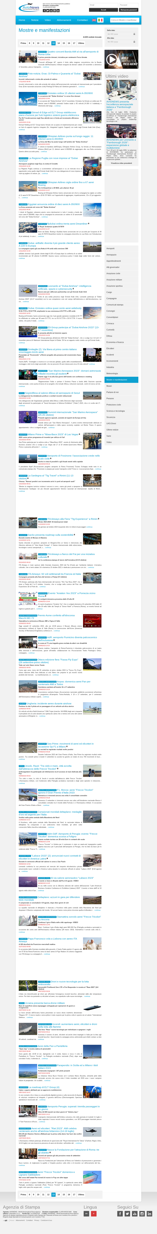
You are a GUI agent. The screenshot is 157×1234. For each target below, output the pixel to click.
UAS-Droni (111, 423)
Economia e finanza (115, 342)
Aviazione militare (114, 280)
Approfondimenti (113, 261)
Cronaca (110, 323)
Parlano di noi (112, 392)
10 (38, 43)
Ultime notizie (112, 430)
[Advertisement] (60, 272)
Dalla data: (111, 30)
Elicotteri (110, 348)
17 (74, 43)
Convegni (110, 311)
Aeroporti (110, 248)
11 (43, 43)
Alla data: (110, 38)
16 (69, 43)
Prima (23, 43)
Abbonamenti (64, 20)
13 (53, 43)
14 (59, 43)
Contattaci (82, 20)
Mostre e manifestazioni (116, 380)
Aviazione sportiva (114, 286)
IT (93, 1214)
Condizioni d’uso (46, 1220)
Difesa (109, 336)
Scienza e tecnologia (115, 411)
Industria (110, 367)
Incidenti (110, 355)
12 (48, 43)
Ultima (81, 43)
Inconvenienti (112, 361)
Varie (108, 436)
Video (48, 20)
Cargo (109, 292)
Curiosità (110, 330)
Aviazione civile (113, 273)
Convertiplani (112, 317)
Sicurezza (110, 417)
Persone (110, 398)
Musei (109, 386)
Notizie (35, 20)
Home (22, 20)
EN (86, 1214)
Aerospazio (111, 255)
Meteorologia (112, 373)
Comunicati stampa (114, 305)
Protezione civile (113, 405)
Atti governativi (112, 267)
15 (64, 43)
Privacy (36, 1220)
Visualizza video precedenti (121, 163)
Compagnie (111, 298)
